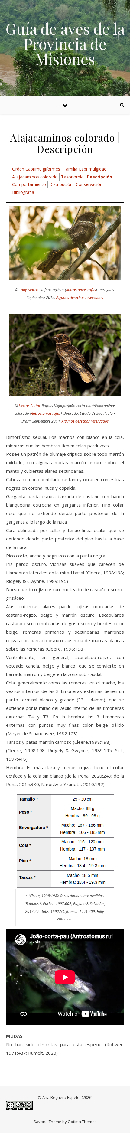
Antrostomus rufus (81, 289)
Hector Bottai (29, 405)
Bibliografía (23, 192)
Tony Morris (28, 289)
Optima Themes (82, 1121)
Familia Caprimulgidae (84, 169)
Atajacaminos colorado (35, 177)
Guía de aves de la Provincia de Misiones (65, 44)
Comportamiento (29, 184)
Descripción (99, 177)
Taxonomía (72, 177)
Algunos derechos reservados (79, 297)
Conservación (89, 184)
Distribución (61, 184)
